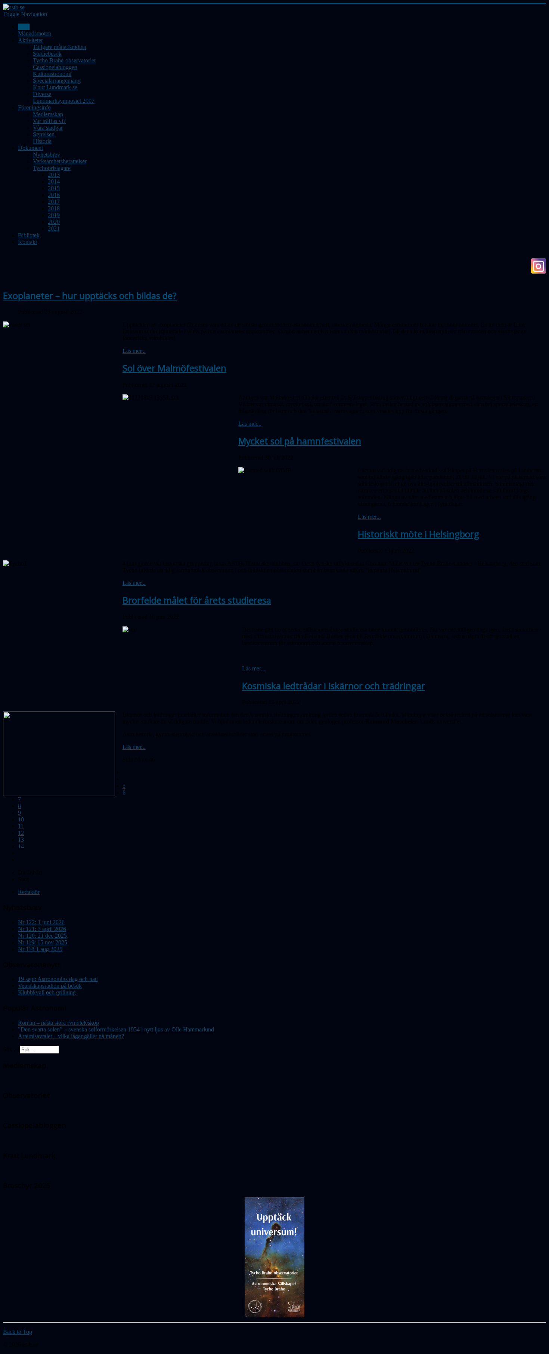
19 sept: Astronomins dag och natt (58, 979)
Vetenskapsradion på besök (50, 986)
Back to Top (17, 1332)
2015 (54, 188)
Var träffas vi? (49, 121)
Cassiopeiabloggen (55, 67)
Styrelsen (44, 134)
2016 (54, 195)
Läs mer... (134, 351)
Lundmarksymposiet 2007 (63, 101)
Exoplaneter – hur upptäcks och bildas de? (90, 295)
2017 (54, 201)
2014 (54, 181)
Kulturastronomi (52, 74)
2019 (54, 215)
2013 (54, 175)
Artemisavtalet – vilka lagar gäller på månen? (71, 1036)
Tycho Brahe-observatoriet (64, 60)
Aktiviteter (30, 40)
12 (21, 833)
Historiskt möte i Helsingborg (418, 534)
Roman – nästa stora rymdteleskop (58, 1023)
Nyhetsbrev (46, 154)
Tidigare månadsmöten (59, 47)
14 (21, 846)
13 (21, 839)
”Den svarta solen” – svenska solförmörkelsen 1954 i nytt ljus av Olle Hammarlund (116, 1029)
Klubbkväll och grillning (47, 992)
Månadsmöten (34, 33)
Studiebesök (47, 53)
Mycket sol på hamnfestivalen (299, 441)
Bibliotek (29, 235)
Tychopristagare (52, 168)
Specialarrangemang (57, 80)
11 (21, 826)
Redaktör (29, 892)
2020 (54, 222)
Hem (24, 27)
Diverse (42, 94)
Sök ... (10, 1049)
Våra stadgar (48, 127)
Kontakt (27, 242)
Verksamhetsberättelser (60, 161)
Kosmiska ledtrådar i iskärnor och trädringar (333, 685)
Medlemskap (48, 114)
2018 (54, 208)
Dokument (30, 148)
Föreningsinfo (34, 107)
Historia (42, 141)
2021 (54, 228)
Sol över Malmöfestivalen (174, 368)
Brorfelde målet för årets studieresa (196, 600)
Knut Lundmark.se (55, 87)
